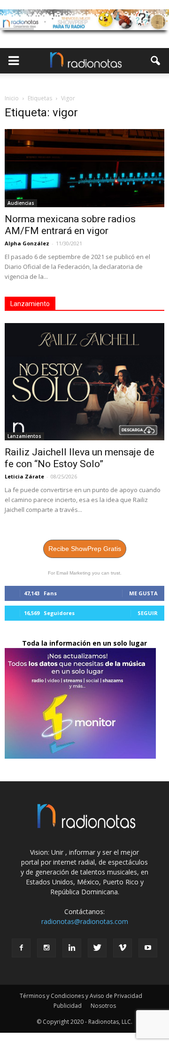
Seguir (148, 612)
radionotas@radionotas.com (84, 921)
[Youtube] (147, 948)
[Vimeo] (122, 948)
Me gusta (143, 593)
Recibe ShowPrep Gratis (84, 548)
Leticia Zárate (24, 476)
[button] (156, 60)
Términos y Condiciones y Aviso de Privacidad (81, 996)
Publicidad (68, 1006)
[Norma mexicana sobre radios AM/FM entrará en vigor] (84, 168)
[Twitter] (97, 948)
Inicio (12, 98)
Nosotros (103, 1006)
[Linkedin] (71, 948)
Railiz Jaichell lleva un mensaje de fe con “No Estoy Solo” (79, 458)
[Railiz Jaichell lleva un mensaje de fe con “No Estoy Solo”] (84, 381)
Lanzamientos (24, 436)
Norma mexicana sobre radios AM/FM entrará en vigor (70, 224)
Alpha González (27, 243)
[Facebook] (21, 948)
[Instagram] (46, 948)
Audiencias (21, 203)
